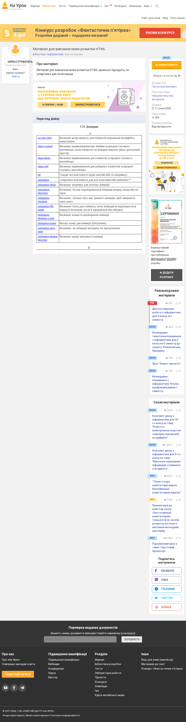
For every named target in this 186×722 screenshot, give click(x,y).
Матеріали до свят (153, 664)
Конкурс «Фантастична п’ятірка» (162, 668)
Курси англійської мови (109, 695)
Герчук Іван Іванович (164, 86)
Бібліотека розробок (108, 664)
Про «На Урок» (11, 659)
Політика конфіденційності (65, 715)
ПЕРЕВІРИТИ (131, 639)
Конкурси (120, 6)
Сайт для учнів (150, 18)
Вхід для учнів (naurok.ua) (157, 659)
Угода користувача (13, 715)
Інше (147, 6)
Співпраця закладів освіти (18, 664)
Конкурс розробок (83, 30)
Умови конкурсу (160, 33)
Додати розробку (166, 275)
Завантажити (168, 65)
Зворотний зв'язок (18, 674)
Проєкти (100, 677)
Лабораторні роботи (108, 673)
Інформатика (160, 95)
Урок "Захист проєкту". (166, 363)
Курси (52, 673)
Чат (108, 6)
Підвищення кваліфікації (84, 6)
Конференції (56, 668)
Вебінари (53, 664)
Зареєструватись (16, 61)
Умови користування (37, 715)
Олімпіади (101, 686)
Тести (62, 6)
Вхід (165, 18)
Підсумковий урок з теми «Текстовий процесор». (164, 547)
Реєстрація (178, 18)
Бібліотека (49, 6)
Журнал (35, 6)
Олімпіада (135, 6)
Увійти (15, 76)
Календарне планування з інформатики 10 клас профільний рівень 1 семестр (165, 383)
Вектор (53, 677)
